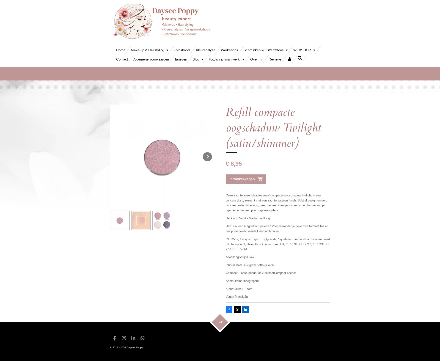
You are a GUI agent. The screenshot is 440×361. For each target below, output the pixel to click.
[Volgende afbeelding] (207, 156)
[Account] (289, 59)
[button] (119, 220)
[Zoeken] (300, 58)
